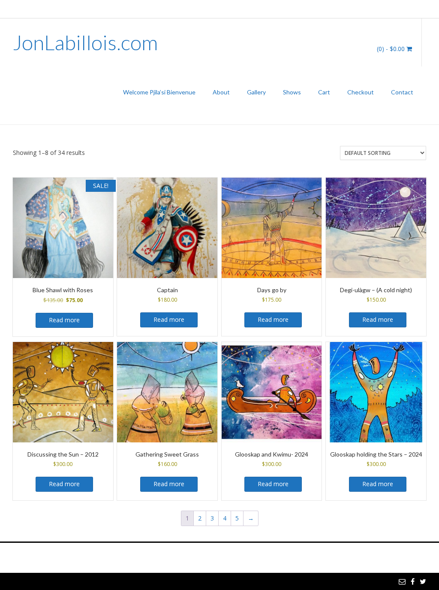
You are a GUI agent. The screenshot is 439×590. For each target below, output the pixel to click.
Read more (64, 320)
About (221, 92)
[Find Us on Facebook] (413, 8)
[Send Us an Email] (402, 8)
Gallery (256, 92)
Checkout (360, 92)
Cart (324, 92)
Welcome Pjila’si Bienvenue (159, 92)
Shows (292, 92)
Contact (402, 92)
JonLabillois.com (85, 42)
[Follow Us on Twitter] (423, 8)
